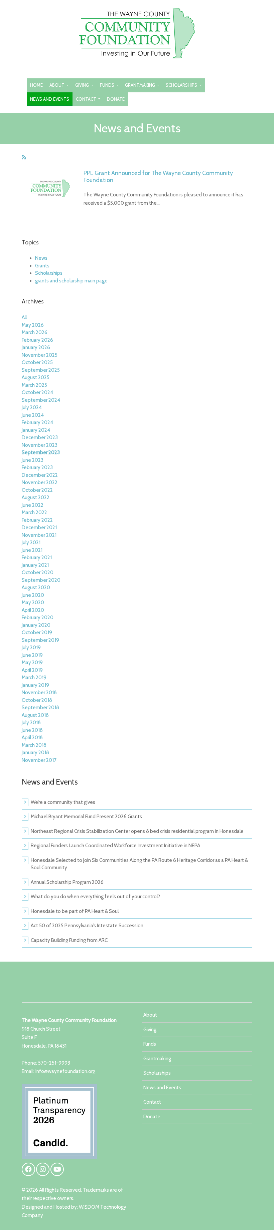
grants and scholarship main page (71, 281)
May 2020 (33, 602)
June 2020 (33, 595)
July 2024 (32, 407)
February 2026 (37, 340)
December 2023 (40, 437)
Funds (107, 85)
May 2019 (32, 663)
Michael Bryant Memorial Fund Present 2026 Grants (86, 817)
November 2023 (39, 445)
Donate (116, 99)
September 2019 (40, 640)
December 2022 (40, 475)
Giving (82, 85)
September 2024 (41, 400)
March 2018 (34, 745)
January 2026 (36, 347)
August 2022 (35, 497)
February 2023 (37, 467)
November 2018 (39, 693)
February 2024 (37, 422)
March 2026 (34, 332)
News (41, 258)
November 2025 (39, 355)
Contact (86, 99)
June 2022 (32, 505)
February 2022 (37, 520)
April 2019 (32, 670)
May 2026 (33, 325)
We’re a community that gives (63, 802)
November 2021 (39, 535)
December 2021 (39, 527)
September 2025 (41, 370)
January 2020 (36, 625)
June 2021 (32, 550)
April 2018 (32, 738)
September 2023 (41, 452)
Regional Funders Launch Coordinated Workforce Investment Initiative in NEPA (115, 846)
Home (36, 85)
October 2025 (37, 362)
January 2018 (35, 753)
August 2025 (35, 377)
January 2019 (35, 685)
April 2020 (33, 610)
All (24, 317)
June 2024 (33, 415)
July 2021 (31, 542)
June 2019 (32, 655)
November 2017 (39, 760)
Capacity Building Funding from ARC (69, 940)
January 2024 (36, 430)
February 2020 (37, 617)
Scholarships (182, 85)
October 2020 (37, 572)
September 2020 (41, 580)
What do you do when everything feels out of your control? (95, 897)
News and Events (49, 99)
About (57, 85)
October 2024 (37, 392)
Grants (42, 266)
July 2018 (31, 723)
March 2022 (34, 512)
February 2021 (37, 557)
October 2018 (37, 700)
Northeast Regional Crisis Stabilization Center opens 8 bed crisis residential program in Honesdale (137, 831)
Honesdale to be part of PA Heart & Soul (75, 911)
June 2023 (32, 460)
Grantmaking (140, 85)
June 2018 (32, 730)
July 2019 (31, 648)
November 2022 (39, 482)
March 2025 (34, 385)
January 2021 (35, 565)
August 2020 (36, 587)
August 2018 (35, 715)
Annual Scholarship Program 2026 (67, 882)
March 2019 (34, 678)
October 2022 (37, 490)
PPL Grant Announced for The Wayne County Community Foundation (158, 176)
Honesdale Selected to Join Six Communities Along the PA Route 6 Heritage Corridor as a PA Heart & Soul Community (139, 864)
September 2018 (40, 708)
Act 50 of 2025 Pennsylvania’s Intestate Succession (87, 926)
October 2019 (37, 633)
